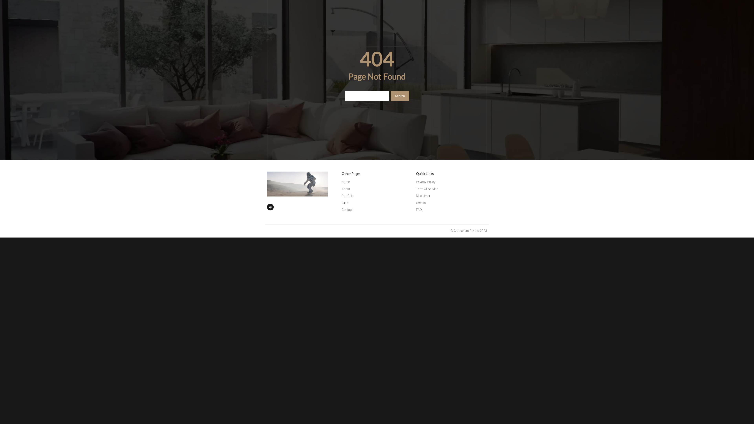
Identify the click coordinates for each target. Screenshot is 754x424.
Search (400, 96)
